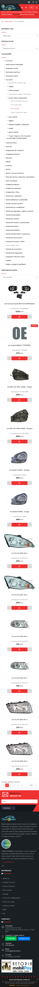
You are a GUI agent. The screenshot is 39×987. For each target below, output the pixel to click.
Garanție (5, 894)
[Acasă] (2, 21)
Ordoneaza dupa (9, 270)
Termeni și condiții (8, 906)
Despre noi (6, 878)
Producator (7, 41)
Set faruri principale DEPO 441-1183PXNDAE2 (19, 304)
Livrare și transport (9, 886)
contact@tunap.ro (8, 862)
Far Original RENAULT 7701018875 (19, 345)
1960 (31, 785)
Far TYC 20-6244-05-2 (19, 636)
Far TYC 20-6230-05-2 (19, 720)
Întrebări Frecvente (9, 882)
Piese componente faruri (19, 112)
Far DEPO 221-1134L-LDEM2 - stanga (19, 387)
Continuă (12, 985)
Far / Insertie (15, 108)
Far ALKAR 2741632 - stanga (19, 512)
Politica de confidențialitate (11, 898)
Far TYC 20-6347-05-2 (19, 595)
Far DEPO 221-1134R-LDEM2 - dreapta (19, 428)
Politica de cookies (9, 902)
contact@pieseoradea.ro (13, 951)
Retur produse (7, 890)
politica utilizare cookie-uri (23, 985)
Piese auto (9, 21)
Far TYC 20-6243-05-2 (19, 678)
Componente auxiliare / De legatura (19, 94)
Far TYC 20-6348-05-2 (19, 553)
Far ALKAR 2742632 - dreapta (19, 470)
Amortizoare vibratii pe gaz (17, 83)
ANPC (4, 909)
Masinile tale (7, 29)
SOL (4, 913)
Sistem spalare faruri (12, 245)
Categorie (6, 54)
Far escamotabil (16, 105)
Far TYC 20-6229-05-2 (19, 761)
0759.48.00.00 (9, 945)
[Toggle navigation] (37, 8)
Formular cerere (24, 938)
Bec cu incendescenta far (19, 101)
